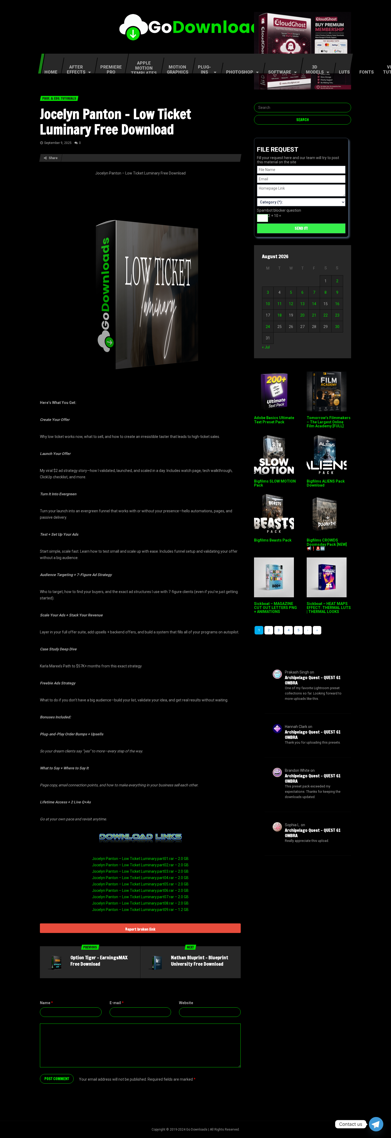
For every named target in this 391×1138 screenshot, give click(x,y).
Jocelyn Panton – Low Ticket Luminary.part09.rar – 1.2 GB (140, 909)
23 (337, 315)
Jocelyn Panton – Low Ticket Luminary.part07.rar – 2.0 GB (140, 897)
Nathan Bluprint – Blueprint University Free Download (199, 960)
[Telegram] (376, 1124)
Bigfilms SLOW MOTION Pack (275, 483)
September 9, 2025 (58, 143)
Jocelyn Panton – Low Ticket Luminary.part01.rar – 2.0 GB (140, 858)
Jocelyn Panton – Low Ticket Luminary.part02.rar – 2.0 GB (140, 865)
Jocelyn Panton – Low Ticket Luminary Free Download (115, 122)
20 (302, 315)
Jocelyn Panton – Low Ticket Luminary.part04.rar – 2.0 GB (140, 878)
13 (302, 304)
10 (268, 304)
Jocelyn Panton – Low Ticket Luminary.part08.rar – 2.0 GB (140, 903)
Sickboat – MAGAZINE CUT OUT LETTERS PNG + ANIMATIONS (275, 608)
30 (337, 327)
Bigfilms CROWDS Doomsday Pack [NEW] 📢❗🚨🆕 (327, 544)
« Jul (266, 347)
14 (314, 304)
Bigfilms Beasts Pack (273, 540)
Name (46, 1003)
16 (337, 304)
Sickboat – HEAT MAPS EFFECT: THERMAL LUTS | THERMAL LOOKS (329, 608)
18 (279, 315)
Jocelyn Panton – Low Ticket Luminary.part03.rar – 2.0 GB (140, 871)
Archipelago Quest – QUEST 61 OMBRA (312, 680)
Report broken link (140, 929)
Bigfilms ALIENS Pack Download (326, 483)
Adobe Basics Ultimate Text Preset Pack (274, 420)
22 (325, 315)
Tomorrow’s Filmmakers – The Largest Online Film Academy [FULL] (329, 422)
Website (186, 1003)
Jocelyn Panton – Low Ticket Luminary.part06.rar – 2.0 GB (140, 890)
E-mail (117, 1003)
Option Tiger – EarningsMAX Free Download (98, 960)
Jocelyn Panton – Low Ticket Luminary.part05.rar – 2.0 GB (140, 884)
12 (291, 304)
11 (279, 304)
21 (314, 315)
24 (268, 327)
